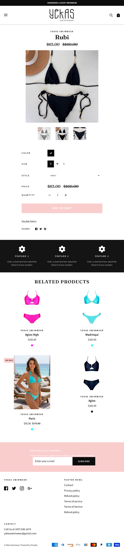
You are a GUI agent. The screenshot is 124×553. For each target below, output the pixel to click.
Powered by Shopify (29, 545)
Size (24, 163)
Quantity (28, 195)
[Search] (111, 14)
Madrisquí (91, 335)
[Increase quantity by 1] (66, 195)
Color (26, 153)
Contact (68, 485)
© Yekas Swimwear (11, 545)
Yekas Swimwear (61, 31)
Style (26, 175)
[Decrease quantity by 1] (49, 195)
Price (26, 186)
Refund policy (71, 496)
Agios (91, 401)
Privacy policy (72, 491)
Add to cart (61, 208)
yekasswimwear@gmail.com (20, 533)
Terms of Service (73, 507)
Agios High (32, 335)
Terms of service (73, 501)
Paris (32, 418)
